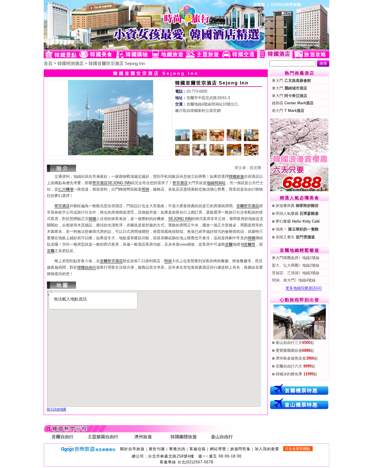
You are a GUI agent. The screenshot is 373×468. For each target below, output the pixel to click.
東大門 (291, 80)
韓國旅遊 (236, 176)
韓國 (92, 219)
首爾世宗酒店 (247, 206)
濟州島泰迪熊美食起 (297, 358)
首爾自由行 (62, 436)
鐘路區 (293, 103)
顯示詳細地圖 (56, 409)
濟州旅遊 (143, 436)
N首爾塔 (248, 244)
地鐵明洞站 (216, 183)
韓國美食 (101, 54)
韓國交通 (243, 54)
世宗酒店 (180, 183)
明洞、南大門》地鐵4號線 (294, 280)
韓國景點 (65, 55)
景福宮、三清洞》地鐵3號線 (295, 273)
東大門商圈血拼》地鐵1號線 (295, 258)
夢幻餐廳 (298, 221)
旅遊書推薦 (297, 205)
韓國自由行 (86, 267)
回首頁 (259, 4)
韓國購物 (137, 54)
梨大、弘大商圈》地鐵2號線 (295, 265)
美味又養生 (295, 237)
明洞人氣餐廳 (297, 213)
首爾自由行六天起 (295, 366)
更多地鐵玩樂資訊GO (304, 288)
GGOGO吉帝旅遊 (286, 4)
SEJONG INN (179, 219)
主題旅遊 (208, 54)
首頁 (48, 63)
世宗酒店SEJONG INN (111, 183)
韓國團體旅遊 (183, 436)
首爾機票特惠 (301, 390)
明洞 (145, 189)
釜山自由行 (222, 436)
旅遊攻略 (315, 54)
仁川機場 (65, 189)
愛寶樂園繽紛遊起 (295, 350)
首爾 (229, 244)
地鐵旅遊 (172, 54)
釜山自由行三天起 (295, 342)
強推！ (297, 229)
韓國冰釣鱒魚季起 (296, 374)
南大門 (288, 110)
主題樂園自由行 (103, 436)
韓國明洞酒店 (70, 63)
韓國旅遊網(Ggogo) (115, 25)
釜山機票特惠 (301, 405)
